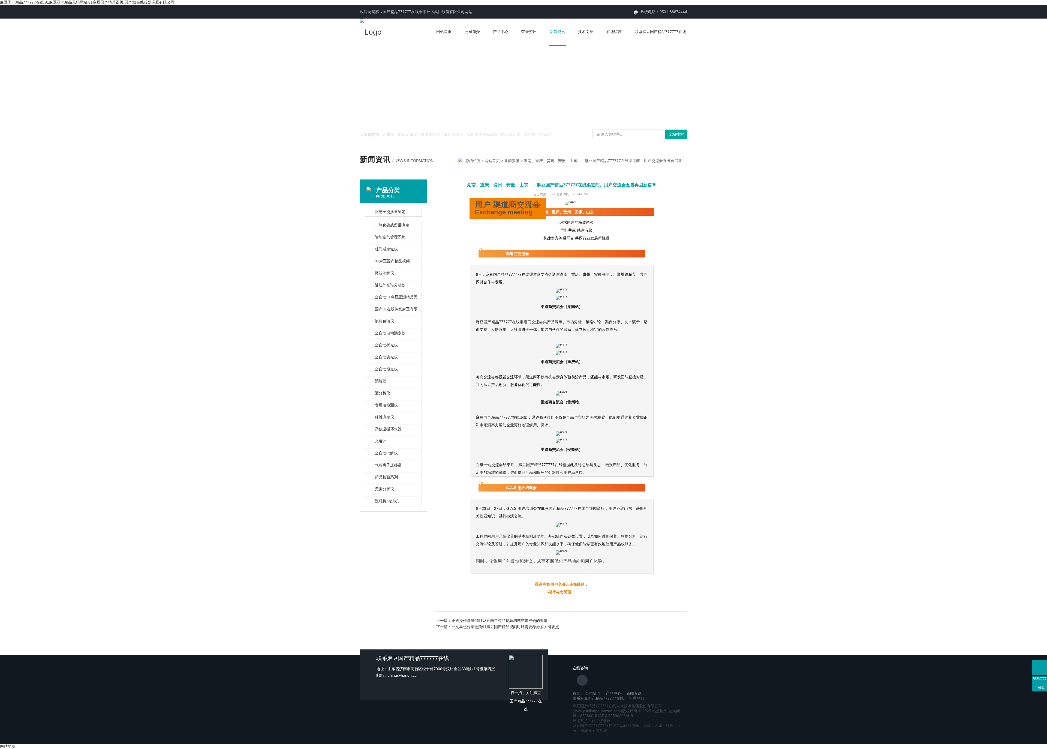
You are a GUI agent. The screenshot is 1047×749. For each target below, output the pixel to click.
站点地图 (659, 711)
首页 (576, 693)
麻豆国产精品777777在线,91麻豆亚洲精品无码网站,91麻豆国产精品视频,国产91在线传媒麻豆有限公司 (87, 2)
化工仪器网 (601, 720)
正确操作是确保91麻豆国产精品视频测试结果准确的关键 (499, 620)
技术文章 (585, 31)
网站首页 (444, 31)
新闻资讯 (557, 31)
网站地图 (7, 746)
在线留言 (614, 31)
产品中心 (500, 31)
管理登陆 (636, 698)
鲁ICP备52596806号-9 (613, 716)
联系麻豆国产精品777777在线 (660, 31)
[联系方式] (1039, 667)
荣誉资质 (529, 31)
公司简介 (472, 31)
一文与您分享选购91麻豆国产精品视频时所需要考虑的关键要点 (505, 627)
